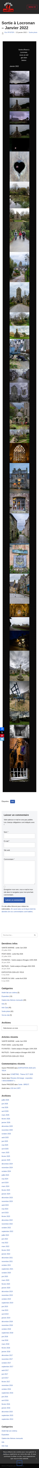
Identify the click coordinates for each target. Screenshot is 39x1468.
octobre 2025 (6, 1134)
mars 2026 (5, 1115)
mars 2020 (5, 1280)
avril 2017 (5, 1378)
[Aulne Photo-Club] (8, 7)
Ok (19, 1463)
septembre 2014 (7, 1419)
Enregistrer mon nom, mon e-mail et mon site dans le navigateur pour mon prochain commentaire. (18, 892)
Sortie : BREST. (23, 1084)
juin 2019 (5, 1306)
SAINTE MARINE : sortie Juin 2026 (14, 948)
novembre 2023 (7, 1201)
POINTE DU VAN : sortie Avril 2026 (14, 978)
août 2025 (5, 1137)
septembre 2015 (7, 1415)
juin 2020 (5, 1276)
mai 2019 (5, 1310)
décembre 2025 (7, 1126)
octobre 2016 (6, 1389)
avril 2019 (5, 1314)
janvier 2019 (6, 1318)
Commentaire (9, 859)
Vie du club (5, 1015)
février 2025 (6, 1156)
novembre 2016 (7, 1385)
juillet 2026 (5, 1100)
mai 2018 (5, 1340)
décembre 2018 (7, 1321)
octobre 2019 (6, 1299)
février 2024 (6, 1190)
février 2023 (6, 1216)
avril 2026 (5, 1111)
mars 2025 (5, 1152)
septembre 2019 (7, 1303)
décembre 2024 (7, 1164)
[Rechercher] (34, 935)
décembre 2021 (7, 1258)
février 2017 (6, 1382)
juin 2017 (5, 1374)
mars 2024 (5, 1186)
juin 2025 (5, 1141)
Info (3, 1004)
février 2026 (6, 1119)
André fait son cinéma (9, 992)
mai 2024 (5, 1179)
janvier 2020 (6, 1288)
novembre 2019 (7, 1295)
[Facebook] (2, 729)
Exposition (5, 996)
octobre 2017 (6, 1363)
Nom (6, 832)
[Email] (2, 739)
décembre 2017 (7, 1355)
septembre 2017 (7, 1366)
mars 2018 (5, 1344)
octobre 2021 (6, 1265)
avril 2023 (5, 1213)
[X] (2, 732)
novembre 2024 (7, 1167)
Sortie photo (33, 32)
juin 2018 (5, 1336)
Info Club (5, 1007)
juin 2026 (5, 1104)
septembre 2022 (7, 1231)
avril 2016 (5, 1400)
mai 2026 (5, 1107)
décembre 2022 (7, 1220)
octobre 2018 (6, 1329)
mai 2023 (5, 1209)
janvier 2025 (6, 1160)
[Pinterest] (2, 735)
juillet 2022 (5, 1235)
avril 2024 (5, 1182)
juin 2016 (5, 1397)
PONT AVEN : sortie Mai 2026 (12, 954)
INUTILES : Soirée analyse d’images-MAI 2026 (18, 966)
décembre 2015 (7, 1412)
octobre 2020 (6, 1273)
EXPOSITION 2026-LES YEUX (13, 972)
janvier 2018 (6, 1351)
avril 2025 (5, 1149)
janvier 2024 (6, 1194)
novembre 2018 (7, 1325)
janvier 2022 (6, 1254)
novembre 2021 (7, 1261)
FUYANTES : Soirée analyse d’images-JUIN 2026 (19, 960)
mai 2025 (5, 1145)
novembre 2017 (7, 1359)
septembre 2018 (7, 1333)
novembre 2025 (7, 1130)
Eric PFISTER (9, 32)
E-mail (6, 841)
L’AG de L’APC (15, 1088)
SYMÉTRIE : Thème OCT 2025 (22, 1074)
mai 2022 (5, 1243)
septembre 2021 (7, 1269)
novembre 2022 (7, 1224)
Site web (7, 850)
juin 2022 (5, 1239)
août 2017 (5, 1370)
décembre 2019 (7, 1291)
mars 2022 (5, 1246)
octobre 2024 (6, 1171)
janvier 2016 (6, 1408)
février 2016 (6, 1404)
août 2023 (5, 1205)
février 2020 (6, 1284)
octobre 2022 (6, 1228)
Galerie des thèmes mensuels (12, 1000)
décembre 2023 (7, 1197)
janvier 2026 (6, 1122)
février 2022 (6, 1250)
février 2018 (6, 1348)
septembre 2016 (7, 1393)
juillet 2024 (5, 1175)
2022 (12, 801)
